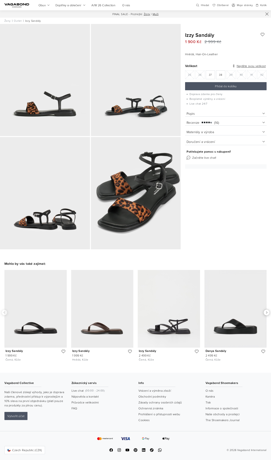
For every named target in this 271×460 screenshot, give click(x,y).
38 (222, 76)
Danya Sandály (216, 351)
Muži (156, 14)
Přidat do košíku (226, 86)
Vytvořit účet (16, 416)
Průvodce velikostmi (85, 402)
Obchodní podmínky (152, 396)
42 (263, 74)
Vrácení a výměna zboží (154, 391)
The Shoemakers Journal (223, 420)
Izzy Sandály (14, 351)
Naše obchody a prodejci (223, 414)
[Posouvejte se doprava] (267, 312)
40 (243, 74)
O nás (209, 391)
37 (212, 76)
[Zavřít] (267, 14)
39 (232, 74)
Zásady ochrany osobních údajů (160, 402)
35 (191, 74)
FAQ (74, 408)
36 (201, 74)
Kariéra (210, 396)
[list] (135, 318)
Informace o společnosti (222, 408)
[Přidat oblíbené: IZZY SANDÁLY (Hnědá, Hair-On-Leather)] (262, 34)
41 (253, 74)
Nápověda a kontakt (85, 396)
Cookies (144, 420)
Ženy (147, 14)
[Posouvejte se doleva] (4, 312)
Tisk (208, 402)
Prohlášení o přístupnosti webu (159, 414)
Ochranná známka (150, 408)
